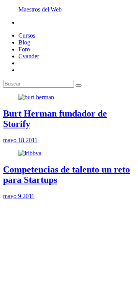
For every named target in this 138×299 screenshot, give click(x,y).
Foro (24, 49)
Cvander (28, 56)
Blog (24, 42)
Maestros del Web (40, 9)
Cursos (26, 35)
